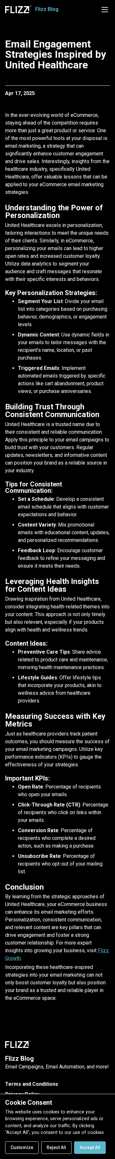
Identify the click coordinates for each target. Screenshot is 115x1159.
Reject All (56, 1147)
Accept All (90, 1147)
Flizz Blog (19, 1058)
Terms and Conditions (31, 1084)
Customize (22, 1147)
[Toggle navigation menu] (105, 9)
